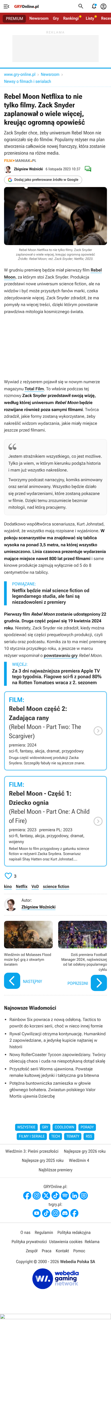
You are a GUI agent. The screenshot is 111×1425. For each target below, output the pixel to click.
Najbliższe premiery (55, 1169)
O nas (25, 1232)
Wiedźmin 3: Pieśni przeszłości (31, 1151)
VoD (35, 886)
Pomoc (79, 1250)
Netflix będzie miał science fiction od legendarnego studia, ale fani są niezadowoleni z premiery (50, 596)
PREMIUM (14, 18)
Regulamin (44, 1232)
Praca (46, 1250)
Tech (55, 1136)
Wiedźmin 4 (79, 1160)
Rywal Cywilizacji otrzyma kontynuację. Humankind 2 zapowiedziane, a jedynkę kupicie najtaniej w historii (57, 1040)
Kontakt (62, 1250)
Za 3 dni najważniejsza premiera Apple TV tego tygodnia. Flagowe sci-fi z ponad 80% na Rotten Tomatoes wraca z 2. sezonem (57, 677)
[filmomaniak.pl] (20, 160)
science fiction (56, 886)
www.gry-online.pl (19, 74)
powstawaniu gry (61, 655)
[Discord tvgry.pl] (65, 1213)
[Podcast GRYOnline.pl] (65, 1196)
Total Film (34, 388)
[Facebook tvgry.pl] (74, 1213)
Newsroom (38, 18)
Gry (56, 18)
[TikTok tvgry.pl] (46, 1213)
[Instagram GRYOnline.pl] (37, 1196)
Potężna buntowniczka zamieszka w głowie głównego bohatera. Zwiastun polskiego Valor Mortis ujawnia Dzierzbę (52, 1090)
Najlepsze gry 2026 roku (85, 1151)
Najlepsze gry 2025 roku (43, 1160)
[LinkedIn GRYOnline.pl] (74, 1196)
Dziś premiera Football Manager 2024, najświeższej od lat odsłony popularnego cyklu (82, 956)
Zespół (31, 1250)
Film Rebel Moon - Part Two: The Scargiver (55, 731)
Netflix (21, 886)
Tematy (72, 1136)
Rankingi (71, 18)
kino (8, 886)
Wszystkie (26, 1127)
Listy (90, 18)
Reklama (92, 1241)
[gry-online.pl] (26, 6)
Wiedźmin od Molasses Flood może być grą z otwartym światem (28, 956)
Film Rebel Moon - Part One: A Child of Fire (55, 821)
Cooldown (64, 1127)
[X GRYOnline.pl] (46, 1196)
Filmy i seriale (32, 1136)
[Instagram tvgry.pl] (55, 1213)
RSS (89, 1136)
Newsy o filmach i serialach (27, 81)
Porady (87, 1127)
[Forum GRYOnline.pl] (84, 1196)
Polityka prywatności (29, 1241)
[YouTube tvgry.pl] (37, 1213)
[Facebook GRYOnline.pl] (27, 1196)
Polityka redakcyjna (74, 1232)
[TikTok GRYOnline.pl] (55, 1196)
